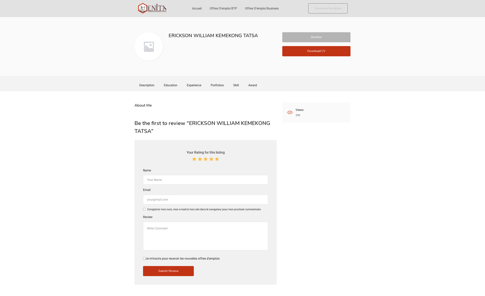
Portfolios (217, 85)
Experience (194, 85)
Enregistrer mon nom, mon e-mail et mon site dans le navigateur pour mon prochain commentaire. (204, 209)
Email (147, 190)
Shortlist (316, 37)
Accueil (197, 8)
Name (147, 170)
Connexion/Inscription (328, 8)
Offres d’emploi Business (262, 8)
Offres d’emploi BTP (223, 8)
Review (148, 217)
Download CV (316, 51)
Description (146, 85)
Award (252, 85)
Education (170, 85)
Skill (236, 85)
